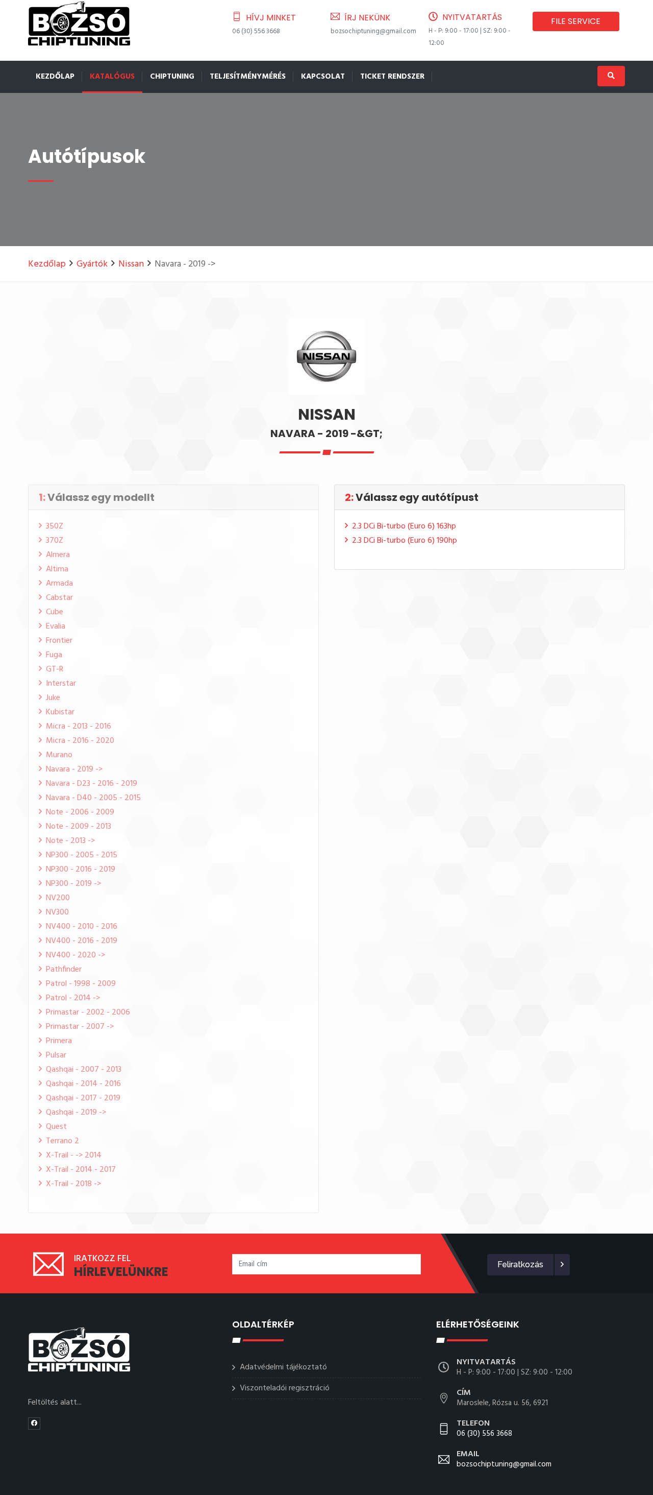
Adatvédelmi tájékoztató (283, 1367)
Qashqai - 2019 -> (76, 1112)
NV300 (57, 912)
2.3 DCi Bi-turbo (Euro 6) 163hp (404, 526)
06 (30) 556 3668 (256, 31)
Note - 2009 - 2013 (78, 826)
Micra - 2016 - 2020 (80, 741)
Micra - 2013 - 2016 (78, 726)
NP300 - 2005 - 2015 (81, 855)
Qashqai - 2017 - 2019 (83, 1098)
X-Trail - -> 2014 (74, 1155)
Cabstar (59, 598)
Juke (53, 698)
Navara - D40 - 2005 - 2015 (93, 798)
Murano (59, 755)
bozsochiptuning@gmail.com (373, 31)
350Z (54, 526)
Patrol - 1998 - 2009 (81, 984)
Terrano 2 (62, 1141)
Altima (57, 569)
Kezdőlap (55, 76)
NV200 (58, 898)
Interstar (61, 683)
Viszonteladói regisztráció (285, 1388)
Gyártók (92, 264)
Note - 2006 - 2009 (80, 812)
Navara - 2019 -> (74, 769)
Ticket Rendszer (392, 76)
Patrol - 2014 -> (73, 998)
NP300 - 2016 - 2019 (80, 869)
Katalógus (112, 76)
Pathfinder (64, 969)
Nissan (131, 264)
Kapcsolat (323, 76)
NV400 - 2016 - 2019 (81, 941)
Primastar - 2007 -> (80, 1026)
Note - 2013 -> (70, 841)
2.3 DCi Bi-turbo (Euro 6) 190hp (404, 540)
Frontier (59, 640)
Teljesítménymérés (248, 76)
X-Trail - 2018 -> (73, 1184)
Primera (59, 1041)
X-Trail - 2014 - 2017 (81, 1169)
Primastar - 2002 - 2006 (88, 1012)
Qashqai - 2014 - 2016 (83, 1084)
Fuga (54, 655)
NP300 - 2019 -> (73, 883)
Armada (59, 583)
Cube (54, 612)
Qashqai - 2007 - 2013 (83, 1069)
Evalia (55, 626)
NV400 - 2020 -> (75, 955)
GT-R (54, 669)
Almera (58, 555)
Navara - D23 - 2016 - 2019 (91, 783)
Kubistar (60, 712)
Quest (56, 1127)
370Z (54, 540)
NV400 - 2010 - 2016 (81, 926)
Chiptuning (172, 76)
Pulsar (56, 1055)
